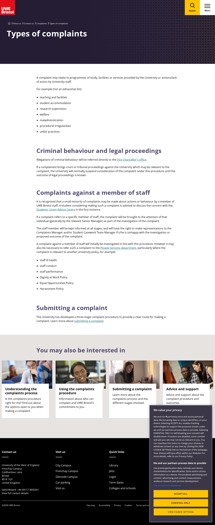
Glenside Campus (67, 477)
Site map (91, 505)
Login (112, 477)
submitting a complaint (89, 321)
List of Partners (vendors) (167, 485)
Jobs (112, 471)
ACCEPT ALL (181, 493)
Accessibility (104, 505)
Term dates (116, 482)
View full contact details (15, 493)
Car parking (63, 482)
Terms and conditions (146, 505)
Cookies (128, 505)
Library (113, 465)
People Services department (118, 248)
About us (17, 23)
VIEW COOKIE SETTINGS (181, 511)
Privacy (117, 505)
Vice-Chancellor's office (131, 159)
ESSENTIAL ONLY (180, 502)
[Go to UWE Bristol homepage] (9, 23)
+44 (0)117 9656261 (28, 489)
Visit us (60, 488)
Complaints (41, 23)
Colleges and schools (122, 488)
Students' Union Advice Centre (55, 209)
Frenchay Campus (67, 471)
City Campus (63, 465)
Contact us (29, 23)
